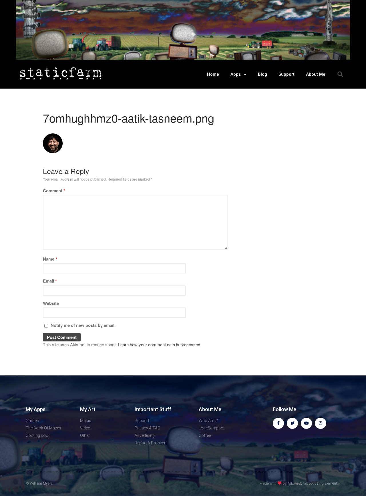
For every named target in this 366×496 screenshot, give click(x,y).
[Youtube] (306, 423)
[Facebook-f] (278, 423)
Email (50, 281)
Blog (262, 74)
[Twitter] (292, 423)
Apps (235, 74)
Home (213, 74)
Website (51, 303)
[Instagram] (320, 423)
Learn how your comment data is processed (159, 344)
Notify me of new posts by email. (83, 325)
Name (50, 259)
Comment (54, 190)
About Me (315, 74)
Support (287, 74)
